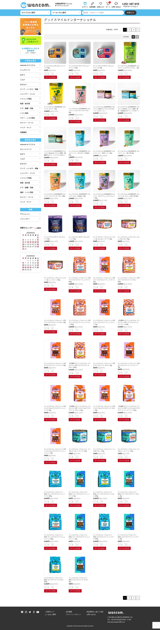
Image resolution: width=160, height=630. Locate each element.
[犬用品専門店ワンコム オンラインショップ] (36, 5)
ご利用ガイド (49, 612)
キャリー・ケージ (26, 123)
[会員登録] (92, 2)
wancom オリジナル (27, 65)
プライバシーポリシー (73, 614)
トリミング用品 (26, 99)
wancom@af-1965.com (117, 622)
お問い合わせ (91, 614)
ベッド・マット (26, 127)
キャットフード (26, 149)
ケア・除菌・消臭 (26, 108)
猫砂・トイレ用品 (26, 192)
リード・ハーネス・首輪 (29, 89)
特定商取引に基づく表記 (95, 612)
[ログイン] (85, 2)
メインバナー (25, 219)
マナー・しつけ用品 (27, 118)
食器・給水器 (25, 103)
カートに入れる (51, 77)
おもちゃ (23, 84)
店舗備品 (23, 132)
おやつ (22, 75)
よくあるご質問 (50, 614)
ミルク (22, 80)
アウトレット (25, 214)
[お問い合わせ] (116, 2)
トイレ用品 (24, 113)
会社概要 (69, 612)
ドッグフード (25, 70)
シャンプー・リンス (27, 94)
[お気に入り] (100, 2)
